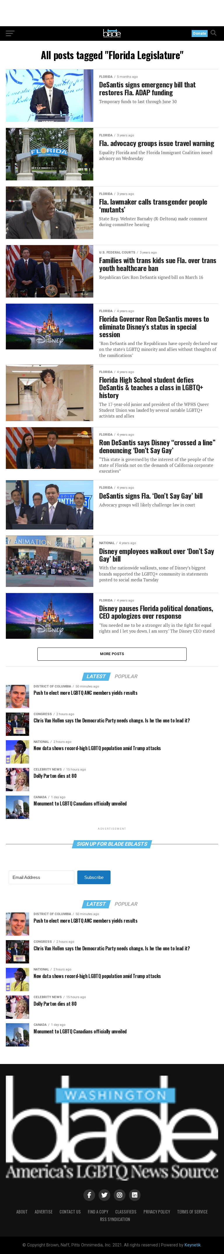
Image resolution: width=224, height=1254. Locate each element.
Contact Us (70, 1212)
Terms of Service (192, 1212)
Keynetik (193, 1245)
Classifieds (125, 1212)
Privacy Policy (157, 1212)
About (22, 1212)
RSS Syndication (115, 1219)
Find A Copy (98, 1212)
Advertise (43, 1212)
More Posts (112, 654)
